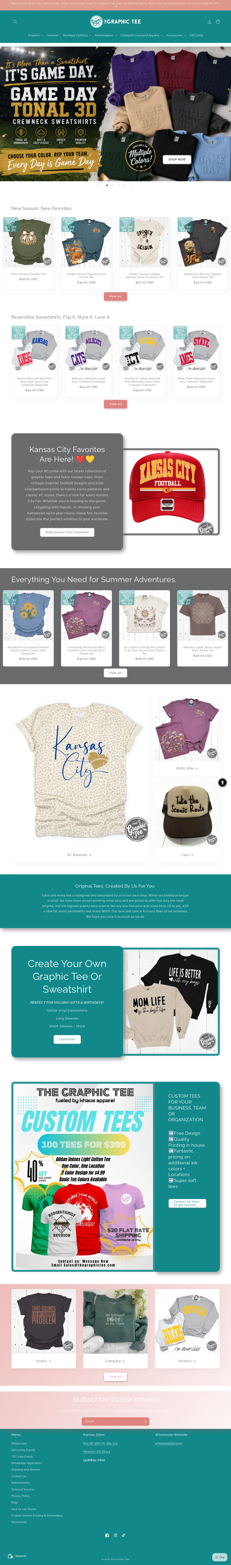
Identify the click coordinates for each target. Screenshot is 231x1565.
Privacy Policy (20, 1495)
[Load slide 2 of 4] (113, 185)
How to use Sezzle (23, 1509)
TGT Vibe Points (22, 1456)
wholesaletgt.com (168, 1443)
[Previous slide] (98, 185)
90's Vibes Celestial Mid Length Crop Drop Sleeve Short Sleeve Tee (144, 650)
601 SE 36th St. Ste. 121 (100, 1443)
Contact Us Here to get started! (186, 1203)
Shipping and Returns (25, 1469)
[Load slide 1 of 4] (107, 185)
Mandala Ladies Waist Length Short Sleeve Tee (203, 649)
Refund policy (20, 1482)
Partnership (19, 1522)
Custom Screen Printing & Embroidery (36, 1515)
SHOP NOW (177, 159)
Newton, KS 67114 (96, 1451)
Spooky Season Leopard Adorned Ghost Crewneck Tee (145, 276)
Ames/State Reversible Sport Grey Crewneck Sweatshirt (196, 380)
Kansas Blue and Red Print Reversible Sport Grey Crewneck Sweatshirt (35, 381)
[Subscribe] (145, 1421)
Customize (67, 1039)
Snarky (41, 1361)
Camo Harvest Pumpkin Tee (28, 274)
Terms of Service (22, 1489)
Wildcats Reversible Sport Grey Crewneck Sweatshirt (89, 380)
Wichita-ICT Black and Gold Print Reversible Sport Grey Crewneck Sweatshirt (142, 381)
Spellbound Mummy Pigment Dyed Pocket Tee (202, 276)
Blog (14, 1502)
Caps (185, 855)
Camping (113, 1361)
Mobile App (19, 1443)
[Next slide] (133, 185)
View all (115, 296)
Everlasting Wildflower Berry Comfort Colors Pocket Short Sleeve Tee (86, 650)
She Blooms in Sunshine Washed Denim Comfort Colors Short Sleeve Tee (28, 650)
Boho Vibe (185, 768)
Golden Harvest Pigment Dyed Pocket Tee (86, 276)
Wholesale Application (26, 1463)
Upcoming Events (23, 1449)
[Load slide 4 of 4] (124, 185)
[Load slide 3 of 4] (118, 185)
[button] (15, 21)
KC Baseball (77, 855)
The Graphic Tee (120, 1559)
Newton (185, 1361)
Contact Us (18, 1476)
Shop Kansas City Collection (67, 532)
